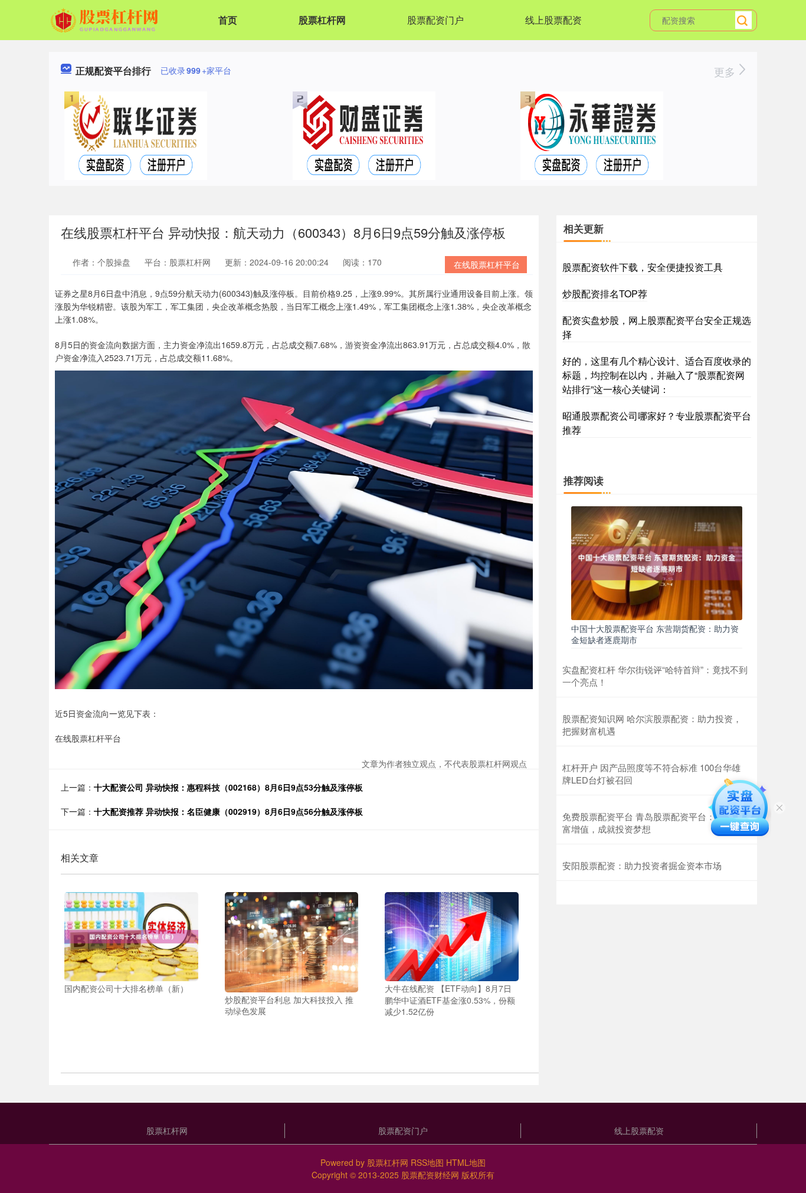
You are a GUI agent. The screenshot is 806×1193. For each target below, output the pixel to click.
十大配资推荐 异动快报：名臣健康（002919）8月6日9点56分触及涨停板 (228, 811)
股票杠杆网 (322, 20)
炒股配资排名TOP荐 (604, 293)
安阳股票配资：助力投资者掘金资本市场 (642, 865)
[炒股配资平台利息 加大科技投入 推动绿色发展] (292, 940)
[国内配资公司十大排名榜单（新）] (131, 935)
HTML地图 (466, 1162)
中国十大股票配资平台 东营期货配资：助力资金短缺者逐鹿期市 (655, 633)
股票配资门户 (435, 20)
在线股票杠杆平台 (487, 264)
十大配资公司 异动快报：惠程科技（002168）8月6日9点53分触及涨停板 (228, 787)
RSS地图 (427, 1162)
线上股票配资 (553, 20)
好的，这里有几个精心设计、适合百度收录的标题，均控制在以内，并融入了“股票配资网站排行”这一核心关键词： (656, 375)
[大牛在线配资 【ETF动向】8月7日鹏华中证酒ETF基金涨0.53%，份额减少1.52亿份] (452, 935)
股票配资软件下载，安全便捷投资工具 (642, 267)
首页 (227, 20)
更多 (726, 71)
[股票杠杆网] (106, 19)
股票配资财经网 (430, 1175)
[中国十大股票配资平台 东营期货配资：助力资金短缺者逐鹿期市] (656, 562)
